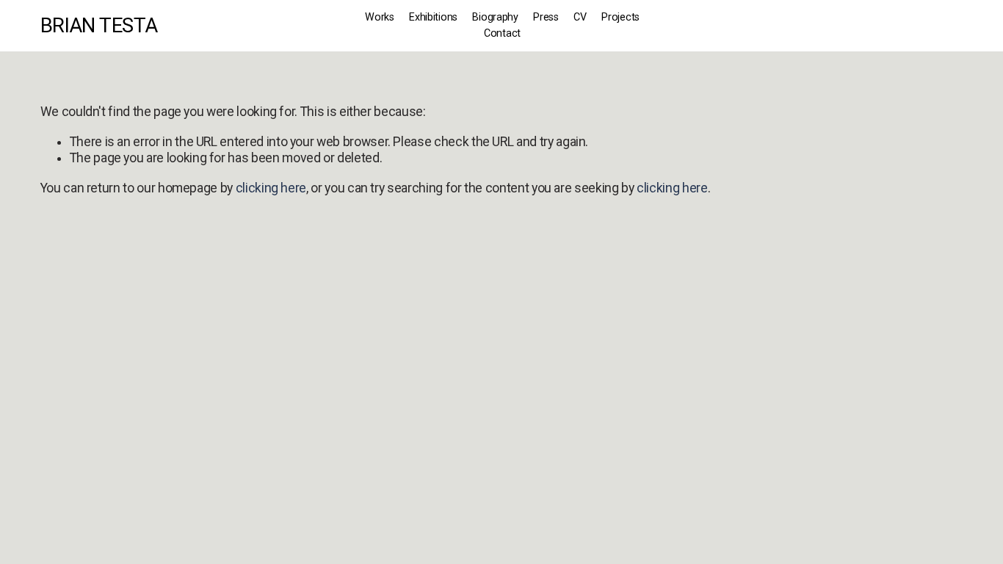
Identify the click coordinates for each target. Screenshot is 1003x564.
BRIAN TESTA (99, 25)
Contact (502, 33)
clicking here (271, 188)
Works (379, 17)
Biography (495, 17)
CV (579, 17)
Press (546, 17)
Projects (620, 17)
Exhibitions (433, 17)
